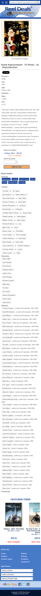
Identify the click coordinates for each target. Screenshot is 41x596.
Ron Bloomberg (7, 455)
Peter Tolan (6, 412)
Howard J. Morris (8, 334)
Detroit (33, 179)
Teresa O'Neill (7, 485)
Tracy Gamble (7, 404)
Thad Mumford (7, 481)
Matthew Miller (7, 470)
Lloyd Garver (6, 341)
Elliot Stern (5, 381)
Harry (16, 227)
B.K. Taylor (6, 385)
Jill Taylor (23, 205)
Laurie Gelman (7, 352)
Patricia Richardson (8, 205)
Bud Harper (22, 238)
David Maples (6, 395)
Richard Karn (6, 209)
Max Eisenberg (7, 419)
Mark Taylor (22, 198)
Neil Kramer (6, 466)
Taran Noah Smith (8, 198)
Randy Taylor (27, 213)
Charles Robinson (8, 238)
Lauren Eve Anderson (9, 434)
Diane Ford (6, 463)
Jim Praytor (6, 291)
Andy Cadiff (6, 259)
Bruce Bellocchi (7, 377)
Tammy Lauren (7, 253)
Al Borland (18, 209)
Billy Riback (6, 348)
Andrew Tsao (6, 273)
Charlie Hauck (7, 370)
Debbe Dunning (7, 216)
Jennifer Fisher (7, 430)
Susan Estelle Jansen (9, 363)
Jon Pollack (6, 408)
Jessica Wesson (7, 245)
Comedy (15, 179)
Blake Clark (6, 227)
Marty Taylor (21, 220)
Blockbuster (6, 179)
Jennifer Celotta (7, 355)
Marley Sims (6, 319)
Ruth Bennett (6, 388)
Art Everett (5, 459)
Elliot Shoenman (7, 326)
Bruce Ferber (6, 323)
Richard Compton (8, 280)
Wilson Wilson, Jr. (21, 194)
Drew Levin (6, 488)
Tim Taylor (16, 191)
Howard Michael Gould (9, 399)
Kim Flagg (5, 426)
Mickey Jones (7, 231)
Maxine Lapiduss (8, 415)
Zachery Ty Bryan (8, 202)
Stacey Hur (6, 448)
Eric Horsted (6, 374)
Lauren (20, 249)
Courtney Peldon (7, 249)
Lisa (19, 224)
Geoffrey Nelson (7, 269)
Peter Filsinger (7, 277)
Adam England (7, 359)
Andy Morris (6, 302)
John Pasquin (6, 262)
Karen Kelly (19, 242)
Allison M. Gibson (8, 392)
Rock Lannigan (21, 235)
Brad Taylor (22, 202)
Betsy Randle (6, 242)
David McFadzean (8, 312)
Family (4, 182)
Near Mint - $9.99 (14, 154)
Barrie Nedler (6, 474)
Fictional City (13, 182)
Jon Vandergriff (7, 337)
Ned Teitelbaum (7, 477)
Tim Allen (5, 191)
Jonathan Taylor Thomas (10, 213)
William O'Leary (7, 220)
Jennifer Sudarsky (24, 245)
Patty (18, 253)
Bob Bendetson (7, 366)
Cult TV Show (24, 179)
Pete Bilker (19, 231)
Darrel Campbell (7, 441)
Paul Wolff (5, 423)
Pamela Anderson (8, 224)
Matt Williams (6, 315)
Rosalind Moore (7, 330)
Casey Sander (7, 235)
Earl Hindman (6, 194)
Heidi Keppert (21, 216)
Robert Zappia (7, 452)
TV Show (22, 182)
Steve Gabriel (6, 444)
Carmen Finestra (7, 308)
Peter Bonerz (6, 266)
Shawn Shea (6, 299)
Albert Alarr (6, 284)
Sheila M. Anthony (8, 437)
